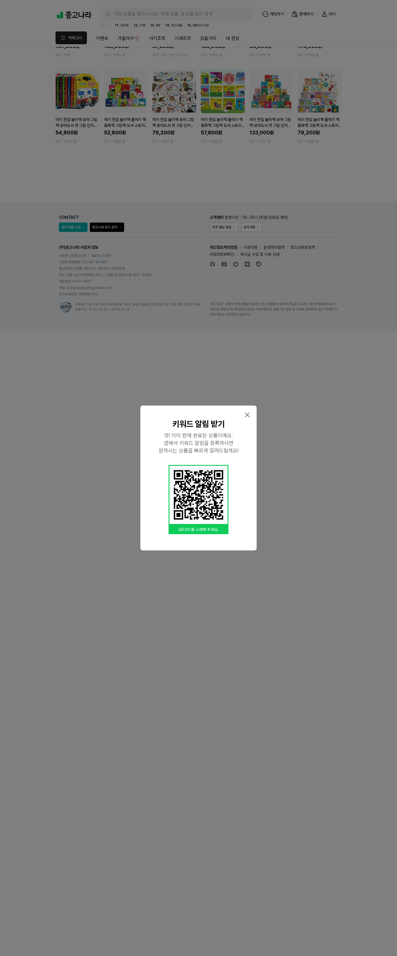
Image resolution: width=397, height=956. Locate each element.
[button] (247, 414)
